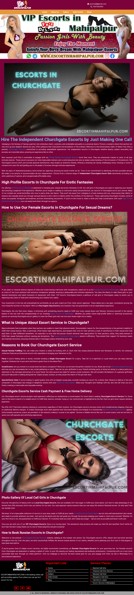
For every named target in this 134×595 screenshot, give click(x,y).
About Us (55, 12)
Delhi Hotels (78, 12)
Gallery (66, 12)
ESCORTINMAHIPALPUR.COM (93, 593)
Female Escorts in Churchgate (106, 290)
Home (44, 12)
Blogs (89, 12)
